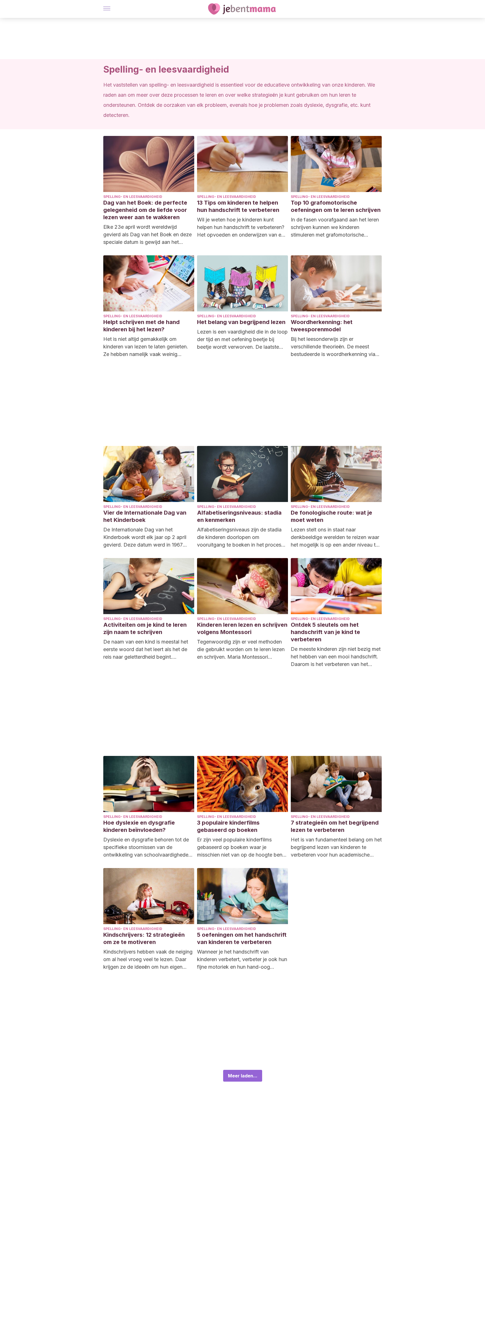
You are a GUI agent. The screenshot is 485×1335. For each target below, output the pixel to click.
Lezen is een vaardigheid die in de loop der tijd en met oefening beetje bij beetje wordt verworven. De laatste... (242, 339)
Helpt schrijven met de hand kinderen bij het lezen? (141, 326)
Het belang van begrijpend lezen (241, 322)
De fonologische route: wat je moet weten (331, 516)
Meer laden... (242, 1076)
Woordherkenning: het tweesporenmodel (322, 326)
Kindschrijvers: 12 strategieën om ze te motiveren (144, 938)
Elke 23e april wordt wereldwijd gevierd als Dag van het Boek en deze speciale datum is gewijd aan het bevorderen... (147, 235)
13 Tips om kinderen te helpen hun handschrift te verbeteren (238, 206)
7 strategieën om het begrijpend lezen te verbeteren (335, 826)
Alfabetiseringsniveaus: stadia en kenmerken (239, 516)
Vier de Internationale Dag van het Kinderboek (144, 516)
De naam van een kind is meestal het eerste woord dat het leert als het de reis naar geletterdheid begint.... (145, 649)
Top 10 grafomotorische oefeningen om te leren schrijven (336, 206)
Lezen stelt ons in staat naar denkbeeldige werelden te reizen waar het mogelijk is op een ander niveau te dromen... (335, 538)
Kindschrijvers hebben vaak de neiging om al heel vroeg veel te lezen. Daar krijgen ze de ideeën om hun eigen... (148, 959)
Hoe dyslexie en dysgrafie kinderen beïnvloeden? (139, 826)
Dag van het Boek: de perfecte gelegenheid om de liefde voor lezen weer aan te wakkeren (145, 210)
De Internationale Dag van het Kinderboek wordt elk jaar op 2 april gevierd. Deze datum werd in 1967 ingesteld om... (144, 538)
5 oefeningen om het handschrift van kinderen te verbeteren (242, 938)
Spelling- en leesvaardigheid (132, 197)
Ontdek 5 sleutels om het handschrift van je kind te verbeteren (325, 632)
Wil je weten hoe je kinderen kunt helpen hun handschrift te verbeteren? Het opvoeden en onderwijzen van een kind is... (242, 228)
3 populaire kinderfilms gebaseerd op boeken (228, 826)
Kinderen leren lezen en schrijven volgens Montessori (242, 628)
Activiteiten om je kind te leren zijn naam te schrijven (145, 628)
